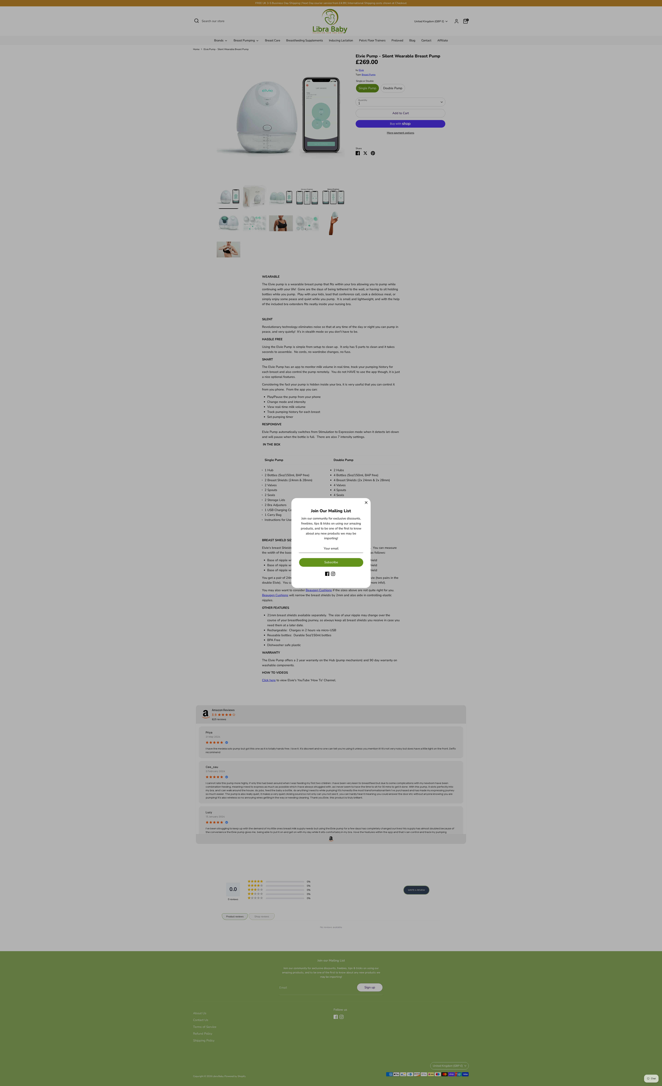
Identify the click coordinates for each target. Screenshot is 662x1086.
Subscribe (331, 562)
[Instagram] (333, 574)
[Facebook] (327, 574)
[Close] (366, 502)
